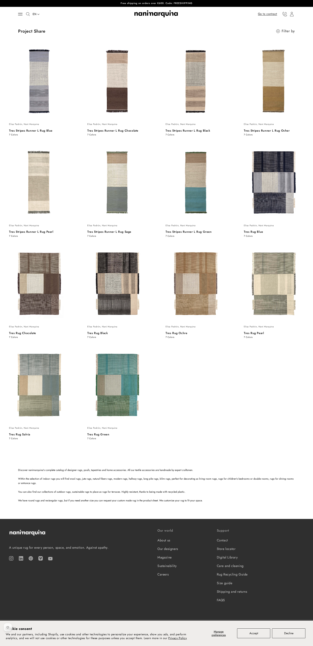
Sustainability (167, 566)
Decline (288, 633)
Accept (253, 633)
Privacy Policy (177, 638)
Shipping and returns (232, 591)
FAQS (221, 600)
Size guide (224, 583)
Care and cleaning (230, 566)
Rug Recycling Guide (232, 574)
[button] (22, 14)
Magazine (164, 557)
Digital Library (227, 557)
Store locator (226, 548)
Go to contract (267, 14)
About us (163, 540)
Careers (163, 574)
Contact (222, 540)
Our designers (167, 548)
